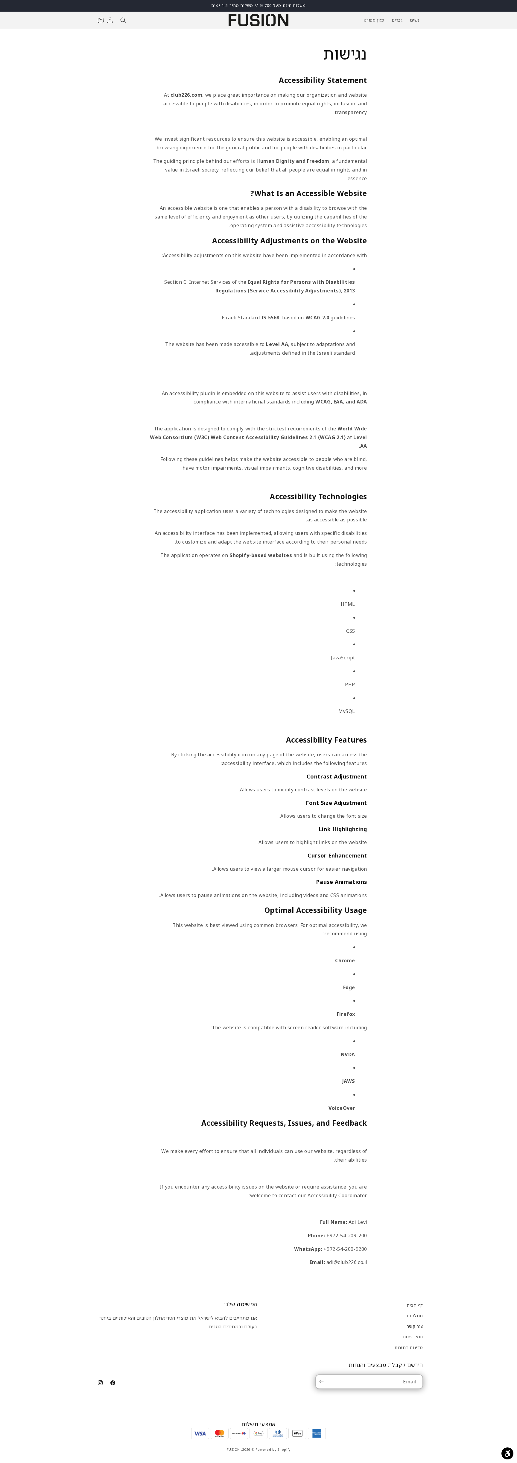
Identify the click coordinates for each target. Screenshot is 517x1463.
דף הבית (415, 1305)
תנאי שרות (413, 1336)
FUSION (233, 1449)
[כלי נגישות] (507, 1453)
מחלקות (415, 1315)
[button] (123, 20)
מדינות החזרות (409, 1347)
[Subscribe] (322, 1381)
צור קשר (415, 1326)
